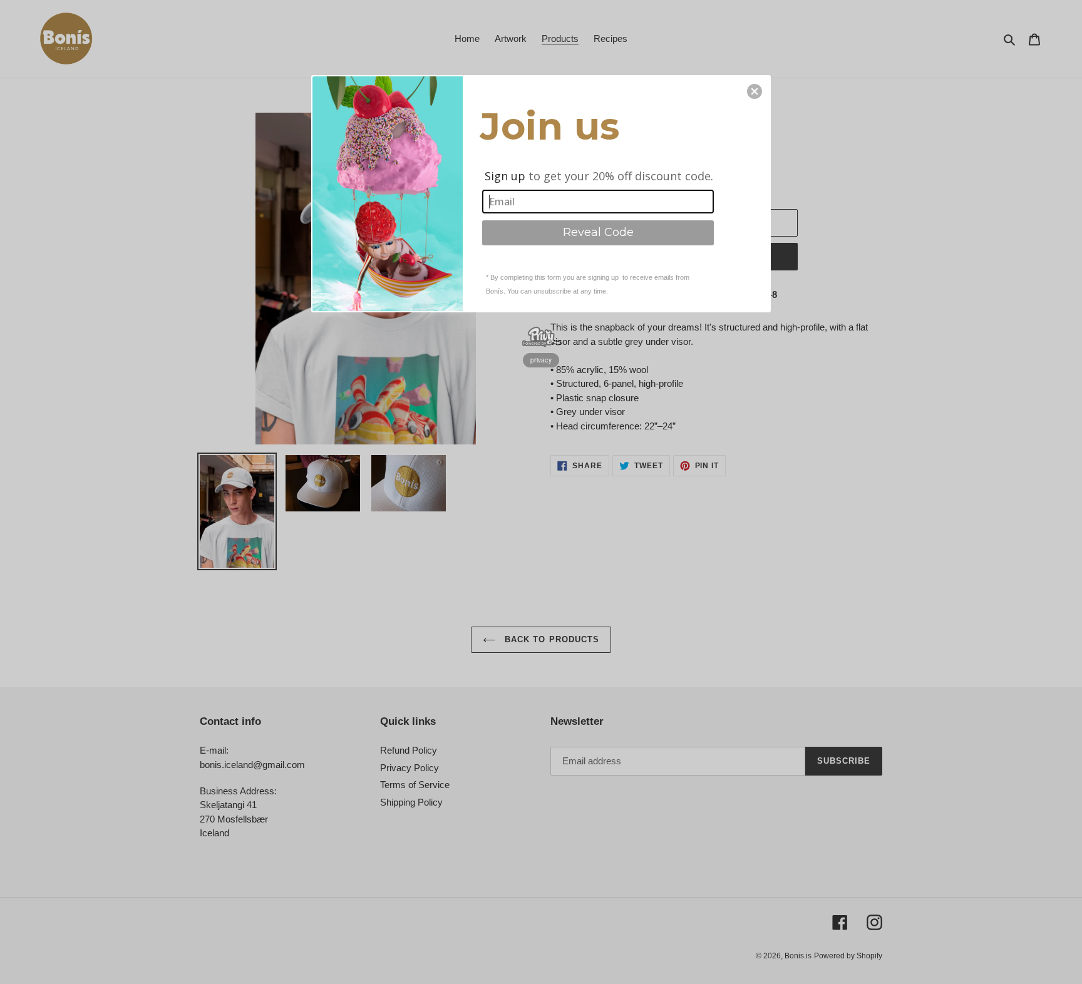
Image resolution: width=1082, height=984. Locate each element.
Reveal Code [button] (598, 232)
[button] (754, 91)
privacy (541, 360)
